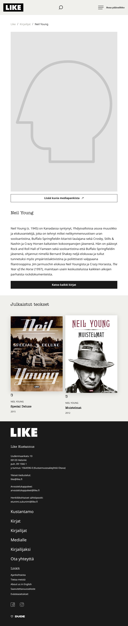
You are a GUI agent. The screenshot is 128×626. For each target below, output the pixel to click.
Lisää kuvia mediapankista (62, 198)
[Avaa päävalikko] (111, 7)
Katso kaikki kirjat (64, 285)
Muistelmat (73, 408)
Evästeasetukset (19, 594)
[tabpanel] (64, 251)
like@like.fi (16, 479)
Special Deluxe (21, 407)
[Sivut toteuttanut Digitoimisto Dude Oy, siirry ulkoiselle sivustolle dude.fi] (18, 617)
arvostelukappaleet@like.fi (25, 490)
